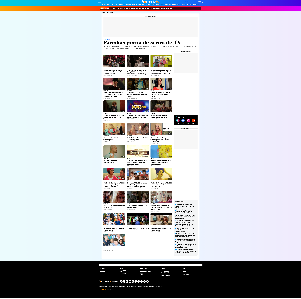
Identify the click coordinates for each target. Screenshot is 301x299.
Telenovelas (166, 5)
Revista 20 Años (193, 5)
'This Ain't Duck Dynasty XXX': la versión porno (138, 139)
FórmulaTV (105, 12)
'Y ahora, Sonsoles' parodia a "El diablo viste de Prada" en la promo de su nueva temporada (185, 235)
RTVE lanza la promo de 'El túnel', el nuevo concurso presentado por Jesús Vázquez (185, 216)
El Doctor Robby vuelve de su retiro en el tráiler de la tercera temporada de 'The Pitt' (184, 211)
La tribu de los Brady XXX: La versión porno (113, 229)
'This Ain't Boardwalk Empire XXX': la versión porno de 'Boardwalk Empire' (113, 94)
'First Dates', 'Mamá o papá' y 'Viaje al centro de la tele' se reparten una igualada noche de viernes (136, 8)
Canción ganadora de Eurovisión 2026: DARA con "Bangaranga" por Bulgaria (185, 240)
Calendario (123, 270)
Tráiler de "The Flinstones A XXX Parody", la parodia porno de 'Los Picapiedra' (137, 185)
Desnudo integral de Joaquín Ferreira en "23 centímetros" (184, 225)
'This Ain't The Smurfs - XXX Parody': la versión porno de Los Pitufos (137, 94)
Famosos (175, 5)
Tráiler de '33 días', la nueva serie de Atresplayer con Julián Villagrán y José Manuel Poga (185, 245)
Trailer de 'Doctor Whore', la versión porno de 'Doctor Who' (113, 117)
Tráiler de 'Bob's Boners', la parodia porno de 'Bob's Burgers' (160, 94)
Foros (183, 5)
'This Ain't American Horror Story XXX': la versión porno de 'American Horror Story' (137, 72)
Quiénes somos (103, 286)
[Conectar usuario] (201, 2)
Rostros (184, 268)
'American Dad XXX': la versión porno (111, 139)
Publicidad (151, 286)
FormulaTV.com (102, 289)
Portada (102, 268)
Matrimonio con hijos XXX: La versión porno (161, 229)
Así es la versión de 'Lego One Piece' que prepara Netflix (184, 221)
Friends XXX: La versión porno (138, 228)
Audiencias (120, 5)
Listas (121, 272)
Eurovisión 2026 (165, 273)
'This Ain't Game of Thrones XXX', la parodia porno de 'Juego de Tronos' (137, 162)
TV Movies (123, 273)
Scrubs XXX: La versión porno (114, 249)
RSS (162, 286)
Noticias (105, 5)
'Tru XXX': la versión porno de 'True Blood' (114, 206)
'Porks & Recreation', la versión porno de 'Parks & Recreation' (159, 140)
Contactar (157, 286)
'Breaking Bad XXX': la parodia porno (111, 161)
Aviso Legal (111, 286)
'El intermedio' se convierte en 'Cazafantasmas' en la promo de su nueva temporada (185, 229)
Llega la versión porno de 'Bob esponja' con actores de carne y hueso (161, 162)
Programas (155, 5)
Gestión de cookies (142, 286)
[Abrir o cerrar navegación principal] (99, 2)
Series (112, 5)
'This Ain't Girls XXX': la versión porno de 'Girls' (158, 116)
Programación (131, 5)
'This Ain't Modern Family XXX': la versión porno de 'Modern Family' (112, 72)
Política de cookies (131, 286)
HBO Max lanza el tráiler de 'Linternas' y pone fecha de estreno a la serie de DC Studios (185, 251)
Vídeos (141, 5)
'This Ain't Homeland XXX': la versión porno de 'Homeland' (137, 116)
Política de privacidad (120, 286)
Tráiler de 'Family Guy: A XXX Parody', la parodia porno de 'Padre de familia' (113, 185)
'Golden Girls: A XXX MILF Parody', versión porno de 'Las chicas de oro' (161, 207)
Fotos (147, 5)
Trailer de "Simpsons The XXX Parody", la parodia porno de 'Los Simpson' (161, 185)
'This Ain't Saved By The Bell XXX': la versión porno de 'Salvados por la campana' (160, 72)
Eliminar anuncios (151, 16)
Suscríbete (185, 274)
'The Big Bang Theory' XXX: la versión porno (137, 206)
